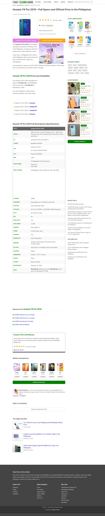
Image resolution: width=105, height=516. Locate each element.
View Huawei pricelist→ (46, 30)
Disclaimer (64, 502)
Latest (75, 18)
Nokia (70, 70)
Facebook (15, 396)
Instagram (23, 396)
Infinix (81, 67)
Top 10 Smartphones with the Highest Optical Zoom (78, 243)
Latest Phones (47, 2)
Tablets (56, 2)
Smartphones (20, 5)
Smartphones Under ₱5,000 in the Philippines (77, 257)
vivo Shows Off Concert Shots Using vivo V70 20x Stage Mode (79, 233)
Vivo (82, 73)
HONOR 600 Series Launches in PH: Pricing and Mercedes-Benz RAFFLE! (79, 208)
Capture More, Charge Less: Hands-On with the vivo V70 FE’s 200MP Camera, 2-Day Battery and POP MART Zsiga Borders (80, 213)
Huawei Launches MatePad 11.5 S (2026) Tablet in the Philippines (79, 228)
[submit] (91, 2)
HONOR (70, 67)
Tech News (38, 2)
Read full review (19, 350)
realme (85, 70)
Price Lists (40, 498)
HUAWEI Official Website (21, 324)
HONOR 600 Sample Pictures (76, 204)
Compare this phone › (39, 382)
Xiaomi (87, 73)
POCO (79, 70)
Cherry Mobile (82, 65)
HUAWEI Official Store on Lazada (24, 318)
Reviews (63, 2)
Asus (74, 65)
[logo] (23, 2)
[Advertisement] (51, 89)
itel (86, 67)
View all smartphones (79, 53)
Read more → (36, 479)
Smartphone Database (67, 489)
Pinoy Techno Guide (23, 472)
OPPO (74, 70)
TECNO (77, 73)
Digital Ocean (55, 509)
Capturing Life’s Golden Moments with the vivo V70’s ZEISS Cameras (79, 219)
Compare (17, 376)
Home (14, 5)
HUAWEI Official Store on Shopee (24, 315)
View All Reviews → (80, 141)
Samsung (71, 73)
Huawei (27, 5)
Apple (70, 65)
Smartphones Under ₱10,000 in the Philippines (77, 253)
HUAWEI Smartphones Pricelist (23, 321)
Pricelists (70, 2)
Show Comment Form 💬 (39, 409)
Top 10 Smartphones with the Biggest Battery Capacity (78, 248)
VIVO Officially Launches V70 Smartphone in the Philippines (80, 224)
